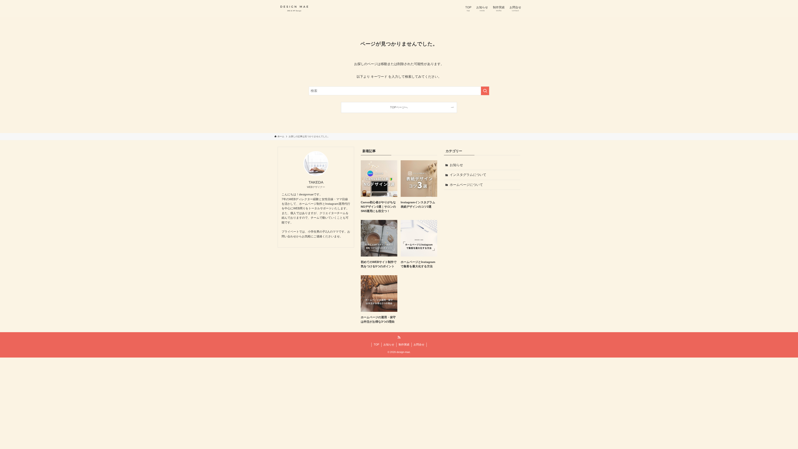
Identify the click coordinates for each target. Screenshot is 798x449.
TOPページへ (399, 107)
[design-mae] (294, 8)
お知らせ (456, 165)
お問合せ (419, 344)
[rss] (399, 337)
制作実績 (404, 344)
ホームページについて (466, 184)
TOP (376, 344)
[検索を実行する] (485, 90)
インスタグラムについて (468, 174)
